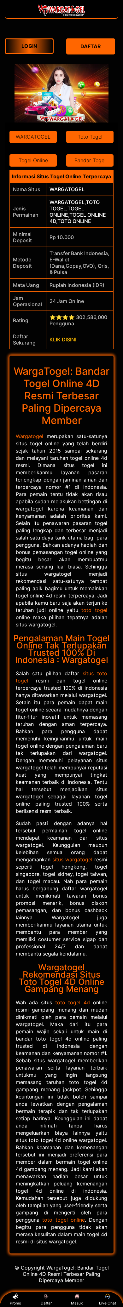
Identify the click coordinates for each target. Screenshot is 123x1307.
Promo (15, 1303)
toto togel (94, 610)
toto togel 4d (72, 1002)
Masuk (77, 1303)
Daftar (46, 1303)
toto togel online (63, 1220)
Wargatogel (29, 436)
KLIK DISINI (63, 339)
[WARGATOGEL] (61, 15)
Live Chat (107, 1303)
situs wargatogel (72, 859)
